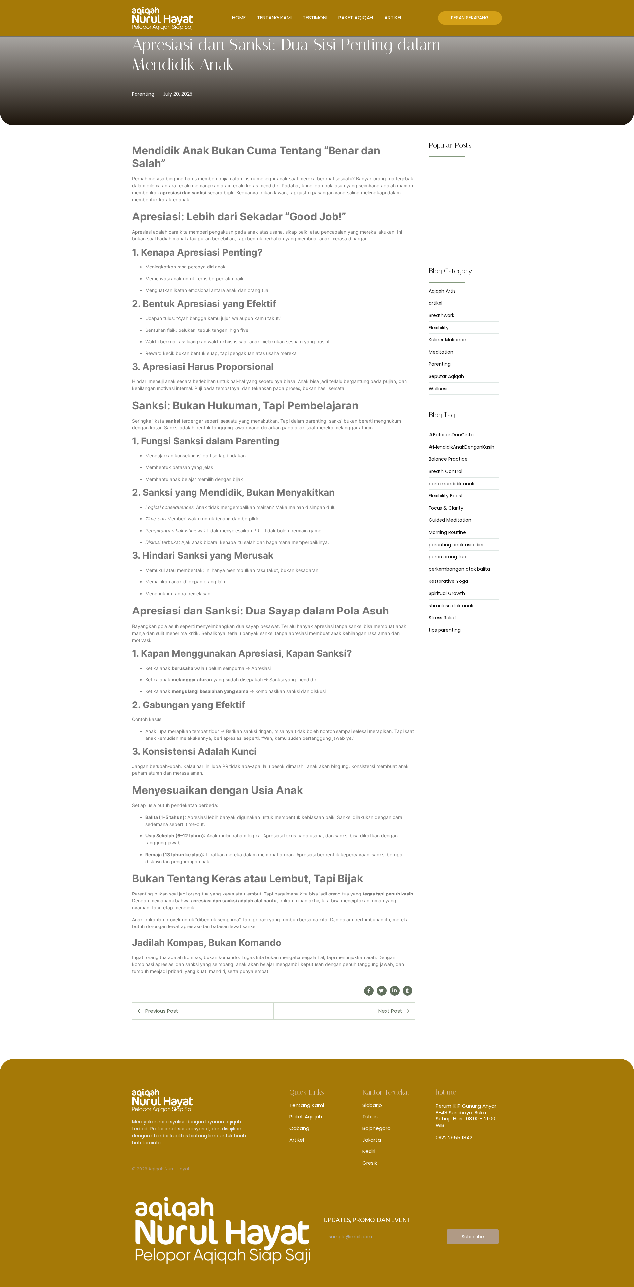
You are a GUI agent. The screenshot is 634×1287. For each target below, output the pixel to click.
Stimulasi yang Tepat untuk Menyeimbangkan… (457, 237)
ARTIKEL (393, 17)
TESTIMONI (315, 17)
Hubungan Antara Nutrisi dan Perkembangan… (460, 215)
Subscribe (473, 1236)
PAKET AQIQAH (355, 17)
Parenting (143, 94)
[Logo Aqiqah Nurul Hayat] (162, 18)
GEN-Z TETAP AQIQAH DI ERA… (461, 172)
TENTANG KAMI (274, 17)
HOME (239, 17)
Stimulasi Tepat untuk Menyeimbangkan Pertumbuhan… (464, 192)
